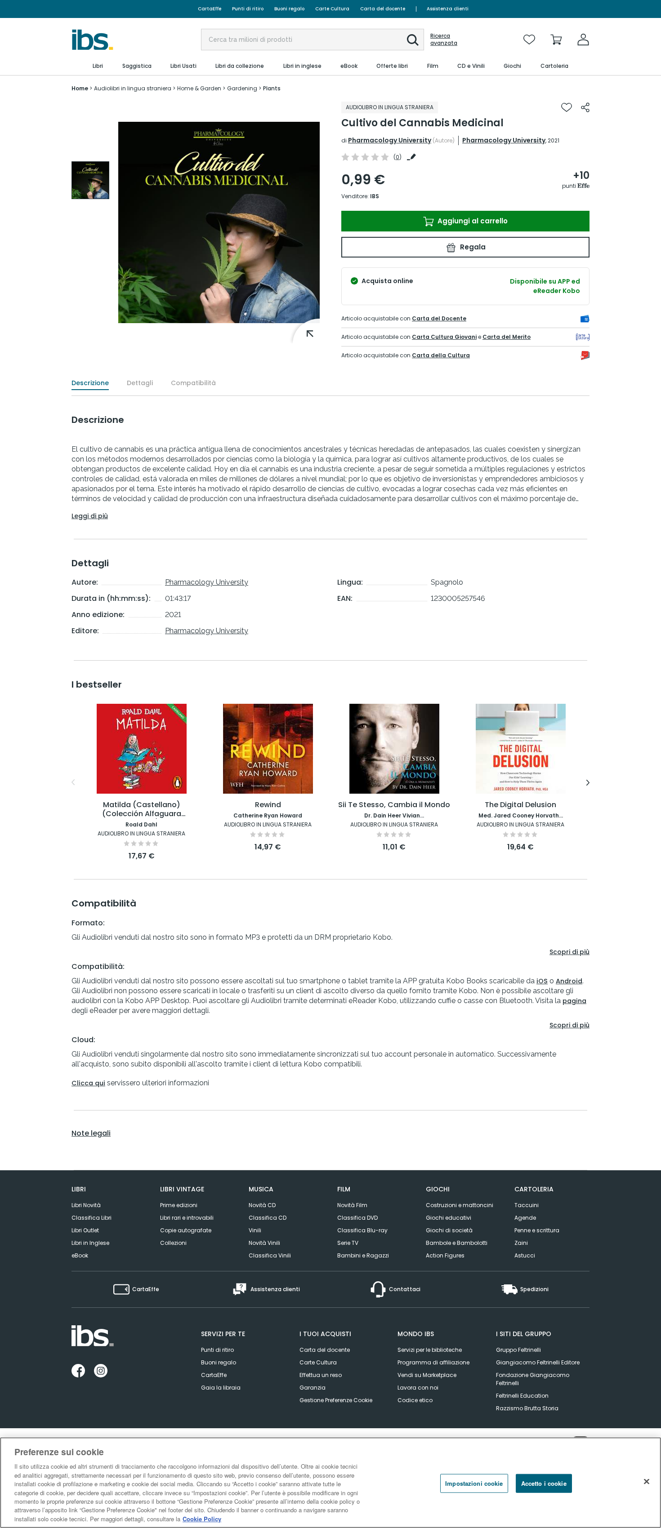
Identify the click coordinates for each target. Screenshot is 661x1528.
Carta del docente (382, 8)
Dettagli (140, 382)
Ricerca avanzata (443, 39)
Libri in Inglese (90, 1243)
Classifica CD (267, 1218)
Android (569, 981)
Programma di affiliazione (433, 1362)
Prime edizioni (178, 1205)
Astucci (524, 1255)
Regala (472, 247)
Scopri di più (569, 951)
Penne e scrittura (536, 1230)
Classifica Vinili (270, 1255)
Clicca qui (88, 1083)
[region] (330, 1482)
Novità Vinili (264, 1243)
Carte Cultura (332, 8)
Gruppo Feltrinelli (518, 1350)
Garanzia (312, 1387)
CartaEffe (209, 8)
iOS (542, 981)
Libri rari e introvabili (187, 1218)
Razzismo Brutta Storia (527, 1408)
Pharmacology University (389, 140)
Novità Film (352, 1205)
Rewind (268, 805)
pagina (574, 1000)
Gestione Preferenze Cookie (335, 1400)
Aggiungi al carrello (472, 221)
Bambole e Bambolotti (456, 1243)
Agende (525, 1218)
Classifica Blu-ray (362, 1230)
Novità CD (262, 1205)
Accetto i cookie (544, 1483)
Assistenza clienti (448, 8)
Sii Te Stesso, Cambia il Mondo (394, 805)
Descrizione (90, 382)
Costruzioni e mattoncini (459, 1205)
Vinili (255, 1230)
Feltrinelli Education (522, 1395)
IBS (374, 196)
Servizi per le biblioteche (429, 1350)
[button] (413, 40)
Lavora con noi (417, 1387)
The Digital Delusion (520, 805)
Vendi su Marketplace (426, 1375)
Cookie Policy (202, 1519)
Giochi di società (449, 1230)
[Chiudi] (647, 1482)
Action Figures (445, 1255)
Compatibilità (193, 382)
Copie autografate (185, 1230)
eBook (79, 1255)
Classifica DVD (357, 1218)
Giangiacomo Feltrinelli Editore (538, 1362)
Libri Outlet (85, 1230)
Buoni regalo (289, 8)
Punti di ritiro (248, 8)
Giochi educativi (448, 1218)
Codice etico (415, 1400)
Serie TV (347, 1243)
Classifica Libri (91, 1218)
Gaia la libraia (221, 1387)
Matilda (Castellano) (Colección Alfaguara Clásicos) (141, 809)
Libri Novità (86, 1205)
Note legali (91, 1133)
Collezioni (173, 1243)
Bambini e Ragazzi (363, 1255)
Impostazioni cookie (474, 1483)
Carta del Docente (439, 318)
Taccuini (526, 1205)
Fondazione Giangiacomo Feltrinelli (532, 1379)
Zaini (521, 1243)
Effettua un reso (320, 1375)
